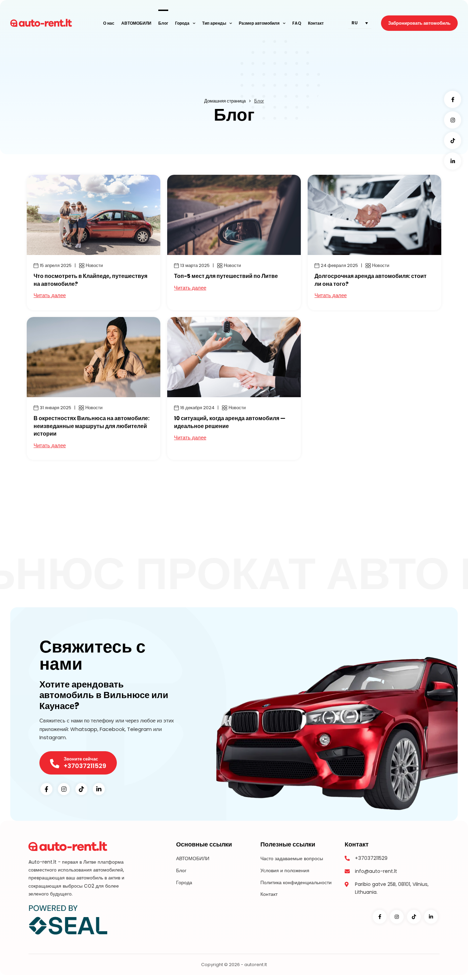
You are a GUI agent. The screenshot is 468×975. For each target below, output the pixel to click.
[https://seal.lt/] (67, 919)
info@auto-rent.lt (376, 871)
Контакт (316, 23)
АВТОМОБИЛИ (136, 23)
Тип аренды (214, 23)
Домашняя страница (225, 101)
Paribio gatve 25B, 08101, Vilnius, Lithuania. (392, 888)
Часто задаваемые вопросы (291, 858)
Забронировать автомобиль (419, 23)
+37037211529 (371, 858)
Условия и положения (284, 870)
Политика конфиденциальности (296, 882)
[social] (452, 99)
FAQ (296, 23)
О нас (108, 23)
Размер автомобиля (259, 23)
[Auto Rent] (41, 23)
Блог (163, 23)
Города (182, 23)
